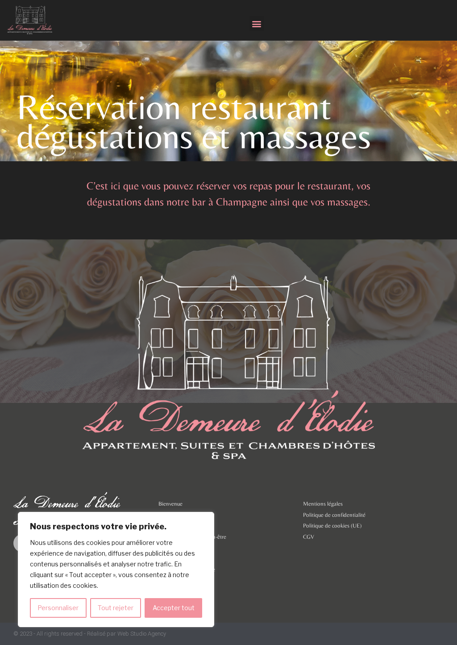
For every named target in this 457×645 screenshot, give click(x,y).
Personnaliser (58, 607)
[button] (256, 23)
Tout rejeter (115, 607)
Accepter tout (174, 607)
